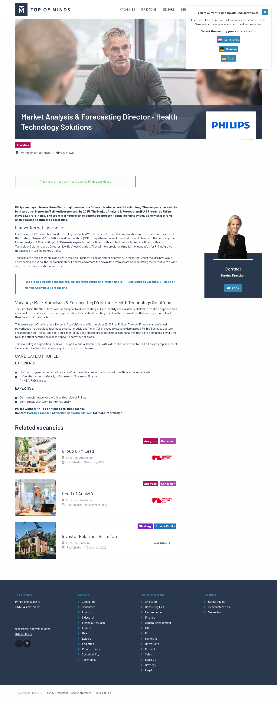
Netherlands (231, 39)
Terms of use (103, 692)
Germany (231, 49)
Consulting (88, 601)
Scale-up (150, 659)
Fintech (87, 628)
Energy (86, 612)
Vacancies (127, 9)
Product (150, 649)
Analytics (151, 601)
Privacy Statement (57, 692)
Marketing (151, 638)
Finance (150, 617)
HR (147, 628)
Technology (89, 659)
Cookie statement (82, 692)
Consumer (88, 607)
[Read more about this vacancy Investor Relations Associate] (96, 540)
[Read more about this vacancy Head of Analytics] (96, 497)
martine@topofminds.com (74, 413)
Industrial (88, 617)
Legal (148, 670)
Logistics (88, 643)
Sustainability (90, 654)
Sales (148, 654)
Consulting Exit (154, 607)
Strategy (150, 665)
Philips (92, 181)
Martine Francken (39, 413)
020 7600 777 (23, 634)
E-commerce (153, 612)
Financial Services (93, 622)
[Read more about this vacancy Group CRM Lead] (96, 455)
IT (146, 633)
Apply (235, 288)
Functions (148, 9)
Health (86, 633)
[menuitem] (127, 9)
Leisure (86, 638)
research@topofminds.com (32, 628)
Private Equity (91, 649)
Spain (231, 58)
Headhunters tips (219, 607)
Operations (152, 643)
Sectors (168, 9)
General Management (158, 622)
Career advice (216, 601)
